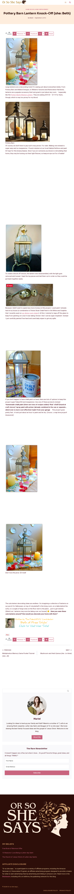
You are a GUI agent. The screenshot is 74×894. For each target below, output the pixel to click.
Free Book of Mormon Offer (12, 848)
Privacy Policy (65, 890)
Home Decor (30, 9)
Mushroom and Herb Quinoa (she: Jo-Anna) (56, 652)
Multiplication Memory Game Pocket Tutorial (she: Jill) (18, 653)
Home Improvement (41, 9)
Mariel (31, 18)
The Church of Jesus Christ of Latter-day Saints (19, 857)
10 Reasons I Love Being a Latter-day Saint (17, 853)
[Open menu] (65, 2)
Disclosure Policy (50, 890)
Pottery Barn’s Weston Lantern (22, 95)
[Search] (68, 690)
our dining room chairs (30, 313)
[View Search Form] (70, 2)
